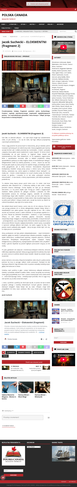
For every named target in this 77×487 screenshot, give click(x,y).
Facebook (4, 9)
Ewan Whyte (64, 121)
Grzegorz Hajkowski (62, 81)
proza (5, 356)
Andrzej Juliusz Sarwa (58, 104)
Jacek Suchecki (38, 352)
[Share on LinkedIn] (17, 106)
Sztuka (23, 24)
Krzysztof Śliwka (62, 110)
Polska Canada (17, 51)
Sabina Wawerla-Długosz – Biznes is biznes (9, 397)
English (50, 24)
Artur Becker (63, 64)
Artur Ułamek (62, 117)
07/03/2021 (65, 313)
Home (3, 24)
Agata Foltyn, (59, 73)
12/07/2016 (8, 51)
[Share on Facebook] (5, 106)
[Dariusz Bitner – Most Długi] (26, 387)
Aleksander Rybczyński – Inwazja (62, 176)
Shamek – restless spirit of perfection (67, 310)
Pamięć (16, 28)
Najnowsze (28, 51)
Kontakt (42, 24)
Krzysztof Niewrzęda (58, 94)
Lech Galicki (67, 73)
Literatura (12, 24)
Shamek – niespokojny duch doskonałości (68, 319)
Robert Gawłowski (57, 75)
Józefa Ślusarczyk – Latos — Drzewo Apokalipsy (62, 184)
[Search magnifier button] (75, 31)
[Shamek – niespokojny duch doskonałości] (55, 321)
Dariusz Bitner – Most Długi (24, 396)
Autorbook (72, 481)
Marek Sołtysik (64, 106)
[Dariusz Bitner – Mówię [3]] (42, 387)
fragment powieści (24, 352)
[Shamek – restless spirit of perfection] (55, 311)
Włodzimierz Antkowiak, (59, 62)
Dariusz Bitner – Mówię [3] (41, 396)
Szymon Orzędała (67, 96)
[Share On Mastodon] (47, 106)
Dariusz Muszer (64, 92)
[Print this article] (35, 106)
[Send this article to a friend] (29, 106)
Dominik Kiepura (63, 85)
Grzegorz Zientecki (62, 129)
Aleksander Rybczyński (65, 102)
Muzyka (32, 24)
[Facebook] (75, 9)
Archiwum (60, 24)
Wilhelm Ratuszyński (61, 100)
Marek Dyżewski (62, 71)
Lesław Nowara (57, 96)
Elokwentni (11, 352)
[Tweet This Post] (11, 106)
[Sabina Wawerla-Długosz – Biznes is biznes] (9, 387)
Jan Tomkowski (63, 115)
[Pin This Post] (23, 106)
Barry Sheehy (70, 104)
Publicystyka (6, 28)
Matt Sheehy (56, 106)
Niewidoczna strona (64, 37)
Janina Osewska (57, 98)
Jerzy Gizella (61, 77)
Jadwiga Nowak (70, 94)
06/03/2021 (65, 322)
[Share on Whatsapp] (41, 106)
